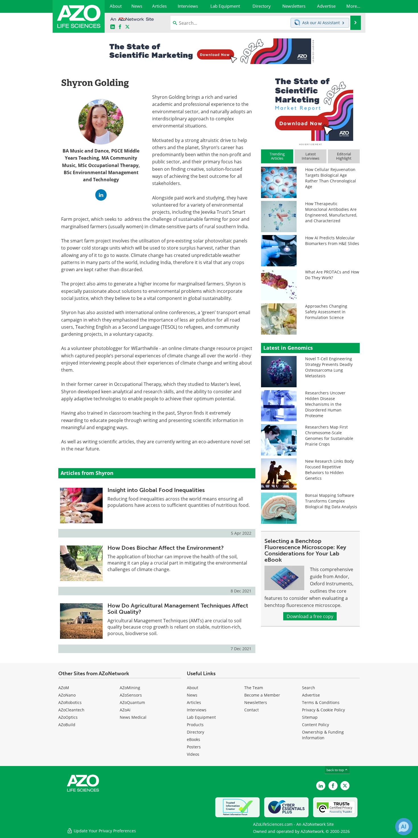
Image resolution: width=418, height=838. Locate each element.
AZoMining (130, 687)
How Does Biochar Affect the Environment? (165, 547)
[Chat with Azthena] (403, 826)
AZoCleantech (71, 710)
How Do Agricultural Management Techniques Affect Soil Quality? (177, 608)
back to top (335, 769)
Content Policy (315, 724)
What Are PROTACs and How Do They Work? (332, 274)
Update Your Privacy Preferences (104, 830)
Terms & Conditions (321, 702)
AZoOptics (68, 717)
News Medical (133, 717)
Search (308, 687)
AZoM (63, 687)
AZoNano (67, 695)
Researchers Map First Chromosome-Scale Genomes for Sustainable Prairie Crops (329, 435)
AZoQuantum (132, 702)
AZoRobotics (70, 702)
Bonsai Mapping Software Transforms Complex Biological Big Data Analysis (331, 501)
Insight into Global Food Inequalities (156, 490)
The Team (253, 687)
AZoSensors (131, 695)
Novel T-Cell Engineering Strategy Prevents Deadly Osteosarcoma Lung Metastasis (329, 367)
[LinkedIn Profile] (101, 195)
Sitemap (310, 717)
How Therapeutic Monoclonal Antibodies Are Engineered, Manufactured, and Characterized (331, 212)
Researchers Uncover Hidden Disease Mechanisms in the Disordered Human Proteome (325, 404)
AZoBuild (66, 724)
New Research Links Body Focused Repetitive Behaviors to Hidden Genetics (329, 469)
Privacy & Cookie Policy (323, 710)
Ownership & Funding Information (323, 734)
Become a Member (262, 695)
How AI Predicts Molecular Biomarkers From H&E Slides (332, 240)
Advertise (311, 695)
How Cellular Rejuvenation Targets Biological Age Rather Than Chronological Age (330, 178)
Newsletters (255, 702)
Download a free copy (310, 616)
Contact (251, 710)
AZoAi (125, 710)
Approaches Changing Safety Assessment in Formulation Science (326, 311)
